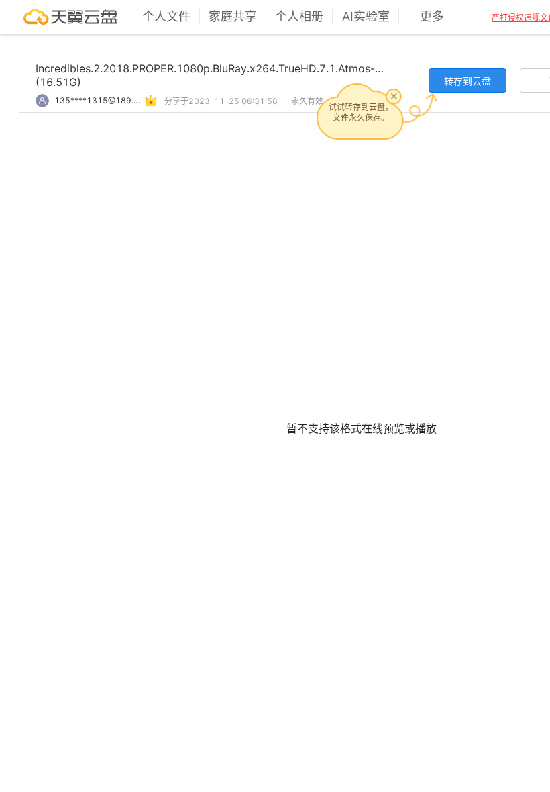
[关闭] (393, 96)
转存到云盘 (467, 81)
